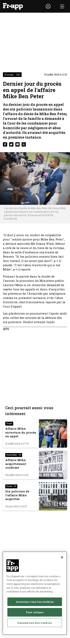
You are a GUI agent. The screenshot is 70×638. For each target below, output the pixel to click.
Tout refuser (35, 612)
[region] (35, 593)
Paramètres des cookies (35, 623)
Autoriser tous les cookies (34, 602)
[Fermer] (62, 557)
